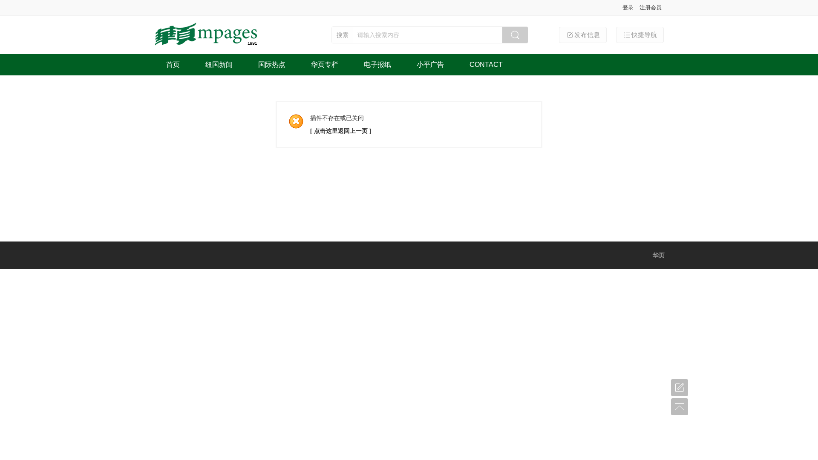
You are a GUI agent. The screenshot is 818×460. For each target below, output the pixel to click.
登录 (628, 7)
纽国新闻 (219, 64)
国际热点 (271, 64)
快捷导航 (644, 34)
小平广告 (430, 64)
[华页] (207, 46)
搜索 (343, 35)
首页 (173, 64)
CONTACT (486, 64)
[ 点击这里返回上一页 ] (341, 130)
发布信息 (587, 34)
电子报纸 (377, 64)
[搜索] (515, 35)
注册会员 (650, 7)
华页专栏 (324, 64)
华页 (659, 255)
